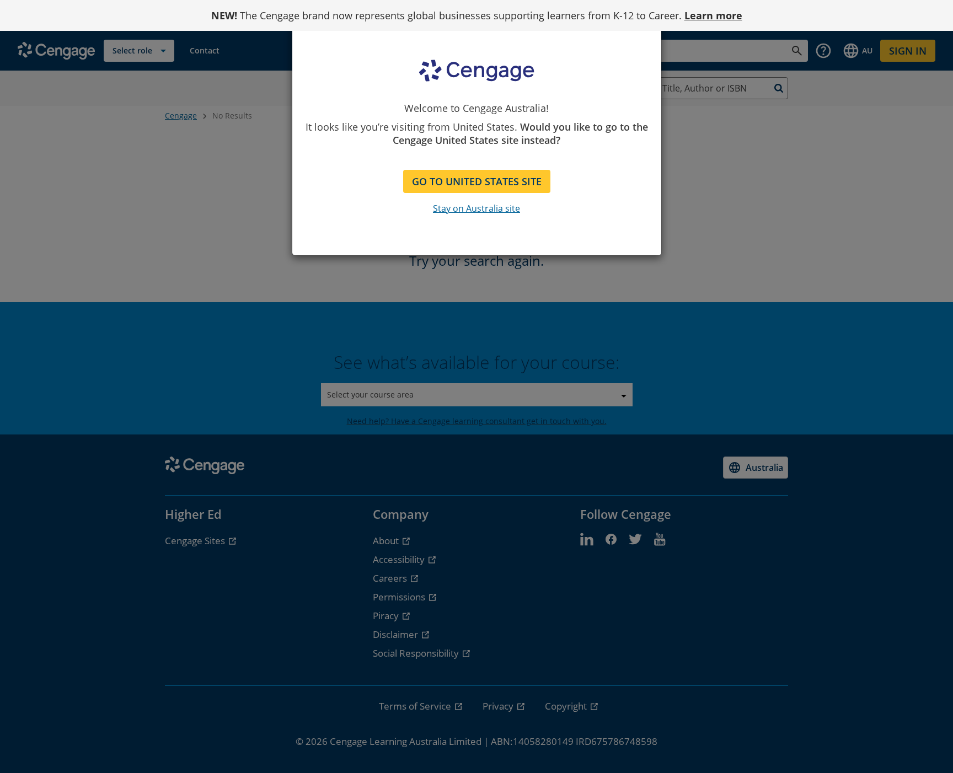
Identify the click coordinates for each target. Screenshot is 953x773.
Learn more (713, 15)
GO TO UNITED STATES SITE (477, 181)
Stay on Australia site (476, 208)
